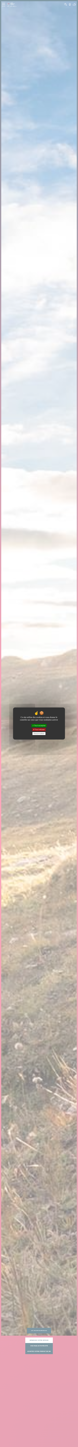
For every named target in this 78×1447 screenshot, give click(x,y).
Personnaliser (39, 733)
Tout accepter (40, 726)
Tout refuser (40, 730)
